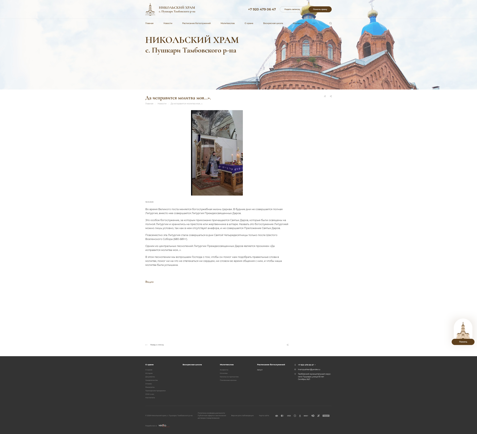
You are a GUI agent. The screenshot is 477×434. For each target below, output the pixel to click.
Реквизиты (150, 387)
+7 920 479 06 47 (262, 9)
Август (260, 370)
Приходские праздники (155, 391)
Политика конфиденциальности (211, 413)
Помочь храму (320, 9)
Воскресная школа (192, 364)
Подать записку (292, 9)
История (149, 373)
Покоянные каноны (228, 380)
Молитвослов (227, 364)
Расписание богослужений (271, 364)
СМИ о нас (149, 394)
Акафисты (224, 370)
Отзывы (148, 384)
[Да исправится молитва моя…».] (217, 152)
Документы (150, 377)
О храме (149, 364)
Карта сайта (264, 415)
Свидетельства (151, 380)
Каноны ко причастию (229, 377)
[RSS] (325, 96)
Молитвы (224, 373)
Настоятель (150, 398)
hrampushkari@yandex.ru (309, 369)
